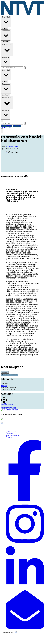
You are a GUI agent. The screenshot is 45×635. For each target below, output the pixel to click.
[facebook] (25, 501)
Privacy (9, 437)
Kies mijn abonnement (9, 375)
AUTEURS (17, 126)
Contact (10, 433)
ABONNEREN (6, 126)
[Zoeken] (25, 67)
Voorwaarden (12, 435)
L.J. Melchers (12, 147)
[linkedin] (25, 589)
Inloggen (5, 372)
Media (4, 386)
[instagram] (25, 545)
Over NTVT (11, 431)
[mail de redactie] (25, 628)
